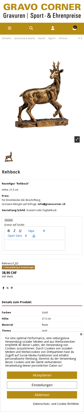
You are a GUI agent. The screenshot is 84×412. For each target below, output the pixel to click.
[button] (36, 230)
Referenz (7, 263)
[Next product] (81, 38)
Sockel (8, 220)
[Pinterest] (12, 288)
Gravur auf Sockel (14, 224)
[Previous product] (79, 38)
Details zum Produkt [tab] (17, 302)
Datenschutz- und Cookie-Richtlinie (56, 404)
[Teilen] (3, 288)
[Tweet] (7, 288)
